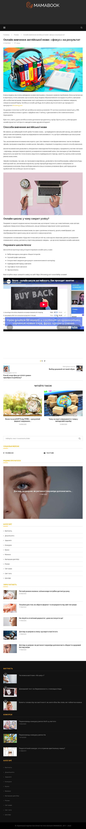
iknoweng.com (17, 105)
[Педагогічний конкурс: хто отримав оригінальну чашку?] (10, 751)
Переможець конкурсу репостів (32, 735)
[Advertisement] (43, 17)
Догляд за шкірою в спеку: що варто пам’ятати (38, 632)
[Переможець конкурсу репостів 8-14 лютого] (10, 724)
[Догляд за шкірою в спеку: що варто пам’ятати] (10, 635)
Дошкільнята (9, 536)
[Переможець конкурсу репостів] (10, 738)
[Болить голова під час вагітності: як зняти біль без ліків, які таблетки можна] (10, 705)
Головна (6, 35)
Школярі (8, 578)
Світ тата (8, 573)
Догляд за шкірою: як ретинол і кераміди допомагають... (43, 491)
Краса (7, 550)
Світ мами (8, 569)
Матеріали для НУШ (12, 559)
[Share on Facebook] (44, 361)
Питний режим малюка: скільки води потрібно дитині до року (44, 591)
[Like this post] (42, 361)
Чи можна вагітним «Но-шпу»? (31, 675)
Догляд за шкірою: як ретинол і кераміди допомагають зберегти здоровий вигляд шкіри (50, 646)
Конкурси (8, 545)
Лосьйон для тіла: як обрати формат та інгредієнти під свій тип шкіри (48, 605)
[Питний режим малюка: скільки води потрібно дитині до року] (10, 594)
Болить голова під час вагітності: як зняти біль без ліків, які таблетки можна (50, 702)
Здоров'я (8, 540)
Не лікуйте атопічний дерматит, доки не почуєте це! (41, 618)
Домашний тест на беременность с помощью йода (40, 689)
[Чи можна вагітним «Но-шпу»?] (10, 678)
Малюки (8, 554)
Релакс (16, 35)
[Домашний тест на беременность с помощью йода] (10, 692)
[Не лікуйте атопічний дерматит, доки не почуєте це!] (10, 621)
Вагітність (8, 531)
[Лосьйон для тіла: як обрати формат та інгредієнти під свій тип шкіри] (10, 608)
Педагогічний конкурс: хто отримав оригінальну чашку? (42, 748)
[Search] (81, 27)
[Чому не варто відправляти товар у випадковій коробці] (63, 403)
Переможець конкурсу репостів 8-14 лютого (37, 721)
